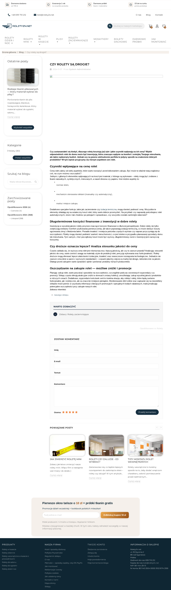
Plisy (59, 39)
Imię (56, 350)
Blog (148, 15)
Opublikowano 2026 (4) (19, 207)
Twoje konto (96, 544)
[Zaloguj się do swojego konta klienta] (157, 26)
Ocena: (57, 412)
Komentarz (59, 384)
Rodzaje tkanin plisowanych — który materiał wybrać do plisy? (22, 92)
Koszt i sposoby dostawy (55, 549)
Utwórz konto (93, 556)
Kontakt (159, 15)
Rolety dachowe (120, 40)
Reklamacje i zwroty (53, 570)
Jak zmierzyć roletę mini (66, 459)
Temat (57, 373)
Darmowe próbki (139, 40)
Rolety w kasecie (43, 39)
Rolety (160, 328)
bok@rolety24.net (45, 15)
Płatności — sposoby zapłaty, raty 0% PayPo (63, 563)
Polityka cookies (52, 573)
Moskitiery (101, 39)
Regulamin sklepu (53, 556)
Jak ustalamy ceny (53, 576)
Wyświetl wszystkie (23, 127)
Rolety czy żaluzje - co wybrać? (103, 460)
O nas (138, 15)
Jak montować (158, 40)
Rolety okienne (8, 553)
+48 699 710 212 (18, 15)
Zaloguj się (92, 553)
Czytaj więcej (13, 117)
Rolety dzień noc (9, 569)
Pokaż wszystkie (23, 158)
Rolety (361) (14, 151)
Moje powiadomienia (97, 559)
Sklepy (48, 586)
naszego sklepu (61, 295)
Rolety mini (28, 40)
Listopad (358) (17, 218)
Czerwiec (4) (16, 211)
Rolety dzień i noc (9, 40)
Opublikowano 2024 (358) (20, 215)
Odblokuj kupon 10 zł (114, 515)
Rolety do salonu (9, 562)
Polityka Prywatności (54, 553)
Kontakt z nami (51, 580)
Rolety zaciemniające (78, 39)
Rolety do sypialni (9, 565)
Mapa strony (50, 583)
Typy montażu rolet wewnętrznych (140, 460)
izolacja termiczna (109, 209)
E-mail (57, 361)
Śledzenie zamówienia (97, 549)
